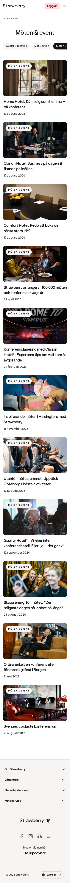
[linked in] (39, 836)
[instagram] (30, 836)
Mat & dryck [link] (41, 46)
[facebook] (21, 836)
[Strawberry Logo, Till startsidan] (14, 6)
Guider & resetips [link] (16, 46)
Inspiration (10, 18)
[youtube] (48, 836)
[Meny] (65, 6)
